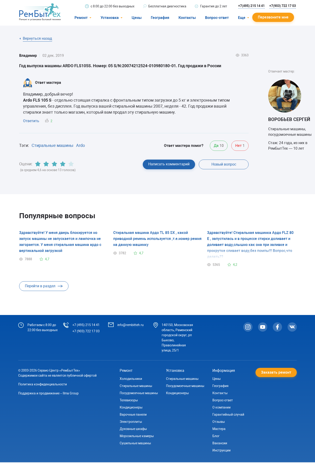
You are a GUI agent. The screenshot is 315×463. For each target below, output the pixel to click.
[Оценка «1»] (38, 164)
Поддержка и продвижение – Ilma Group (48, 393)
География (160, 17)
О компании (221, 407)
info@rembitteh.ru (130, 325)
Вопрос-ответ (217, 17)
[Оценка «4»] (62, 164)
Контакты (187, 17)
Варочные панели (133, 414)
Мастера (219, 429)
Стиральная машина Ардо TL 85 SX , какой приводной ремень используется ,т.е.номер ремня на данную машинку (157, 238)
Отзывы (218, 422)
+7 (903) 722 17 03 (86, 331)
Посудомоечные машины (139, 393)
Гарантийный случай (228, 414)
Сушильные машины (135, 443)
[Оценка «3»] (54, 164)
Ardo (80, 145)
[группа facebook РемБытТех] (277, 327)
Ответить (31, 121)
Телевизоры (129, 400)
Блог (216, 436)
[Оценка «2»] (46, 164)
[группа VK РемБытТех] (292, 327)
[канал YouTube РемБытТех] (262, 327)
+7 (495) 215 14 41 (86, 325)
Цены (137, 17)
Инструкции (221, 450)
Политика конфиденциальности (42, 384)
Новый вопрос (223, 164)
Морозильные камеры (137, 436)
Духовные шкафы (133, 429)
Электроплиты (131, 422)
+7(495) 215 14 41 (251, 6)
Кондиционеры (131, 407)
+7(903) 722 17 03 (282, 6)
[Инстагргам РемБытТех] (248, 327)
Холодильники (131, 379)
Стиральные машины (52, 145)
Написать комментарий (169, 164)
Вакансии (219, 443)
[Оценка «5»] (71, 164)
